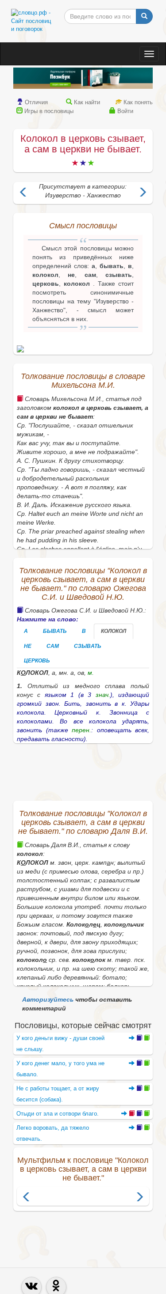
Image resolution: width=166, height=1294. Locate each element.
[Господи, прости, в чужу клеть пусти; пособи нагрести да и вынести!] (142, 193)
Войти (125, 111)
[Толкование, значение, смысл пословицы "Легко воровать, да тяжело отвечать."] (139, 1127)
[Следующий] (139, 1198)
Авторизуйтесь (47, 999)
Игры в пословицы (48, 111)
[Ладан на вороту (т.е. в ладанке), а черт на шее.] (23, 193)
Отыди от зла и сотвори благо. (57, 1113)
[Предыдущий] (26, 1198)
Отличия (36, 102)
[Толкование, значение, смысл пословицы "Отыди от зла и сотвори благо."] (135, 1113)
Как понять (138, 102)
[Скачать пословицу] (83, 348)
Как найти (87, 102)
